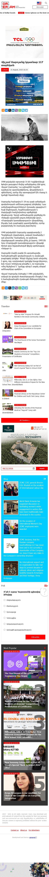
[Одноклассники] (3, 110)
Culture (5, 70)
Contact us (15, 830)
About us (23, 830)
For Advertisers (34, 830)
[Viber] (16, 110)
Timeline (5, 306)
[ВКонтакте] (6, 110)
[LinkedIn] (13, 110)
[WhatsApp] (19, 110)
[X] (9, 110)
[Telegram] (26, 110)
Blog (6, 479)
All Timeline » (24, 420)
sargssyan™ (33, 837)
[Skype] (23, 110)
